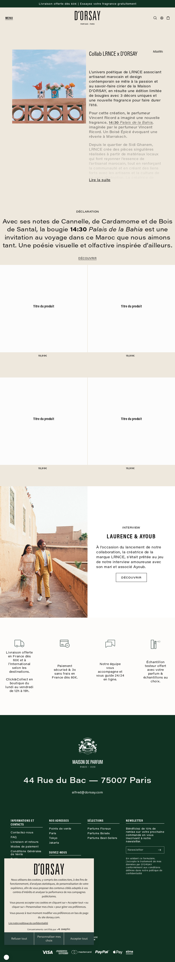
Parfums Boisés (99, 833)
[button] (10, 17)
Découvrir (87, 258)
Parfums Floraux (99, 828)
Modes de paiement (24, 846)
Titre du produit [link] (43, 306)
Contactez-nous (22, 832)
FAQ (14, 837)
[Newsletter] (159, 849)
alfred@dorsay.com (87, 792)
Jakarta (54, 842)
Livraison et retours (25, 841)
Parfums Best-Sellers (102, 837)
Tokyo (53, 837)
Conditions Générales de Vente (26, 853)
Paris (52, 833)
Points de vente (60, 828)
